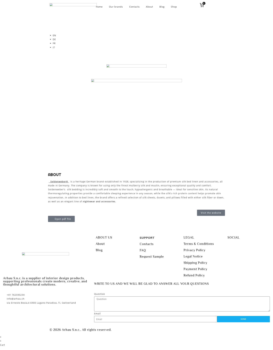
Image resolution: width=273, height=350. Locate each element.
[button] (61, 219)
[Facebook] (231, 247)
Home (99, 6)
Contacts (134, 6)
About (149, 6)
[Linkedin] (249, 247)
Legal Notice (193, 256)
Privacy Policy (194, 250)
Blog (162, 6)
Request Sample (152, 256)
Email (97, 313)
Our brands (116, 6)
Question (99, 293)
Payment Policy (195, 269)
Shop (174, 6)
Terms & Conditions (199, 244)
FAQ (143, 250)
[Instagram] (240, 247)
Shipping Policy (195, 263)
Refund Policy (194, 275)
